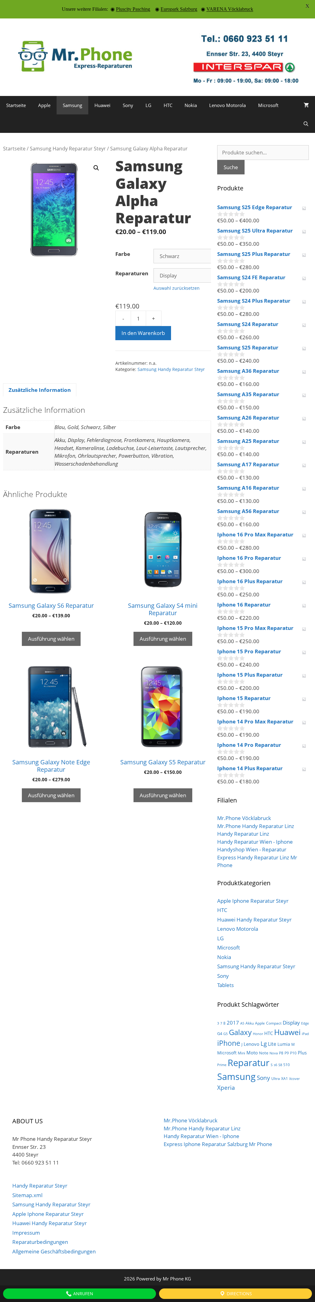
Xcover (294, 1079)
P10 (293, 1053)
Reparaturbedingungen (40, 1241)
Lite (272, 1044)
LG (148, 105)
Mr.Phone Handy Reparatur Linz (255, 826)
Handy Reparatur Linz (243, 833)
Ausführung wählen (51, 638)
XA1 (284, 1078)
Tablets (225, 985)
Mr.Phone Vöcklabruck (244, 818)
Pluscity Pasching (133, 9)
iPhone (228, 1043)
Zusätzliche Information (40, 389)
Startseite (16, 105)
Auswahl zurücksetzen (177, 288)
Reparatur (248, 1063)
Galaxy (240, 1032)
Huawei (102, 105)
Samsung (72, 105)
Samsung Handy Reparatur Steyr (68, 148)
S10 (286, 1064)
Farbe (122, 253)
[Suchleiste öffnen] (306, 123)
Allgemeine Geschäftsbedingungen (54, 1251)
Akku (249, 1023)
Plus (302, 1052)
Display (291, 1022)
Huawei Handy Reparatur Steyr (254, 919)
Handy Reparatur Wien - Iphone (255, 841)
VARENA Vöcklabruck (229, 9)
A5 (242, 1023)
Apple (44, 105)
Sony (128, 105)
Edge (305, 1023)
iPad (305, 1034)
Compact (273, 1023)
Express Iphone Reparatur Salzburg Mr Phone (218, 1144)
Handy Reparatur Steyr (39, 1185)
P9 (287, 1053)
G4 (219, 1033)
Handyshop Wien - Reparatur (251, 849)
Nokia (191, 105)
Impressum (26, 1232)
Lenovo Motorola (227, 105)
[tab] (39, 390)
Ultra (275, 1078)
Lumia (283, 1044)
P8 (281, 1053)
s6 (275, 1065)
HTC (168, 105)
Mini (241, 1053)
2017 (233, 1022)
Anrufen (82, 1293)
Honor (258, 1034)
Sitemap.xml (27, 1195)
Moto (252, 1052)
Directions (238, 1293)
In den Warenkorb (143, 332)
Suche (231, 167)
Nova (273, 1053)
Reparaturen (131, 273)
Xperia (226, 1087)
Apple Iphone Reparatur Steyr (253, 900)
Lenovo (251, 1044)
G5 (225, 1034)
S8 (280, 1065)
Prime (221, 1065)
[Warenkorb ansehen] (306, 105)
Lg (264, 1044)
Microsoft (268, 105)
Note (263, 1053)
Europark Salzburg (179, 9)
